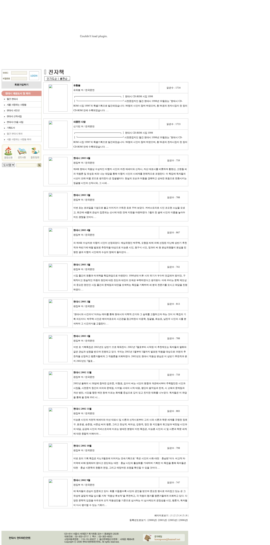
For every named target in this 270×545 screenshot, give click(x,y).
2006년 (183, 520)
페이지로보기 (161, 515)
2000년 (152, 520)
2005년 (173, 520)
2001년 (162, 520)
